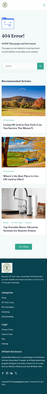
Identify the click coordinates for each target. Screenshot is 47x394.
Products (28, 223)
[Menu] (44, 5)
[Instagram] (7, 373)
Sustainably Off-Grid (21, 382)
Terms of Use (7, 334)
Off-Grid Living (17, 223)
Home (4, 298)
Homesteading (7, 317)
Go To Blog (23, 247)
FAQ (3, 339)
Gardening (6, 312)
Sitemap (5, 344)
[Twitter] (16, 373)
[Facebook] (3, 373)
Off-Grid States (8, 120)
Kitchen (6, 223)
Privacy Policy (7, 330)
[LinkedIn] (11, 373)
